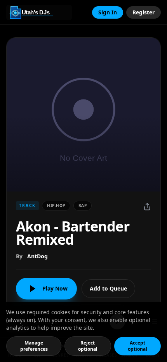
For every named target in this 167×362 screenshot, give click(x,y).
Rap (82, 205)
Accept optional (137, 345)
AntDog (37, 256)
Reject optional (87, 345)
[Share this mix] (147, 207)
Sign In (107, 12)
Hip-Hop (56, 205)
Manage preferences (34, 345)
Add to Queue (108, 288)
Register (143, 12)
